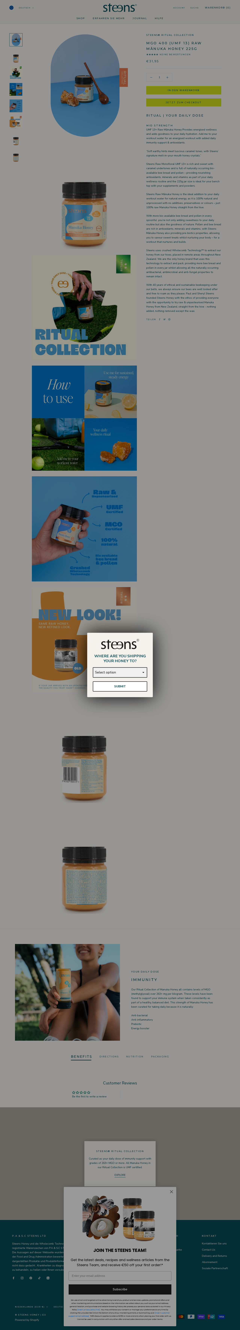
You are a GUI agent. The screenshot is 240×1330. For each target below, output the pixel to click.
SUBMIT (120, 686)
